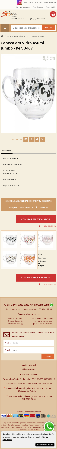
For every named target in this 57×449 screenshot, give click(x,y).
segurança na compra (43, 321)
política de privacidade (42, 323)
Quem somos (29, 369)
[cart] (53, 14)
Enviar (48, 356)
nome (8, 343)
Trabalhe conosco (29, 374)
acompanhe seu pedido (43, 318)
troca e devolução (15, 321)
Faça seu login (24, 7)
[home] (8, 14)
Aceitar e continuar (45, 445)
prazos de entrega (15, 323)
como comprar (15, 318)
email (7, 350)
